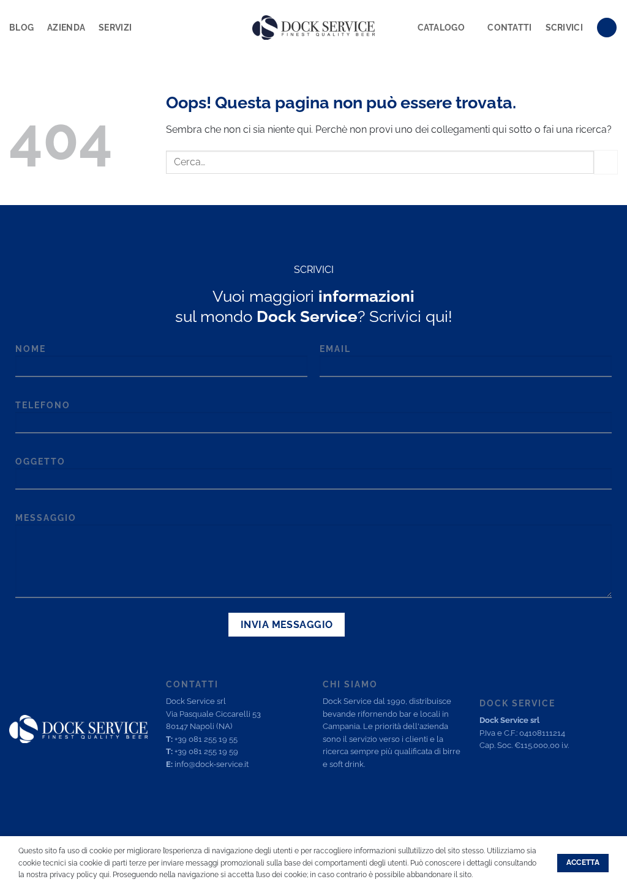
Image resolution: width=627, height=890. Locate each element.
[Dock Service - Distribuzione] (313, 27)
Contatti (509, 27)
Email (335, 348)
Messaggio (46, 517)
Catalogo (441, 27)
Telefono (42, 405)
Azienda (66, 27)
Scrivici (564, 27)
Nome (30, 348)
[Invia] (606, 162)
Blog (21, 27)
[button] (607, 28)
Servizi (115, 27)
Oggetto (40, 461)
